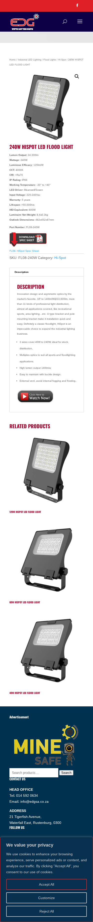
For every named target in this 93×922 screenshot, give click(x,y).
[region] (46, 879)
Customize (46, 898)
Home (12, 60)
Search (66, 773)
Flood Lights (49, 60)
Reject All (46, 911)
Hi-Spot (62, 60)
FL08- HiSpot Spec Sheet (24, 250)
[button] (76, 76)
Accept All (46, 884)
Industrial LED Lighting (29, 60)
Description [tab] (22, 272)
